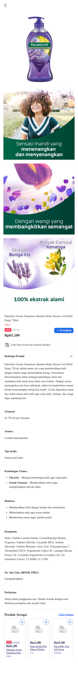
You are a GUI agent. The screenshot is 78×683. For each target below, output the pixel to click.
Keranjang (65, 330)
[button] (39, 356)
